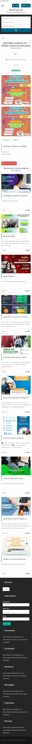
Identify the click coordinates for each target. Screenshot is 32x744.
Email (4, 616)
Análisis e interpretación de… (14, 559)
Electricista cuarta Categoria (14, 519)
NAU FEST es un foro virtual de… (16, 317)
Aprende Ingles (9, 236)
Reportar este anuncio (10, 163)
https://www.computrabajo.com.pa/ (13, 727)
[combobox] (16, 22)
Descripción (6, 140)
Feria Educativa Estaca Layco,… (15, 357)
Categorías (6, 602)
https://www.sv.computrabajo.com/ (13, 655)
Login (16, 5)
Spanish (6, 589)
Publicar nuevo (26, 5)
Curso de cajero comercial (13, 438)
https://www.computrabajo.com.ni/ (13, 691)
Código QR (16, 140)
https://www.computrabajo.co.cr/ (12, 709)
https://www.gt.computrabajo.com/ (13, 637)
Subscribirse (7, 623)
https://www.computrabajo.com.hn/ (13, 673)
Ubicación (6, 608)
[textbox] (9, 22)
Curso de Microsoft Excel (13, 478)
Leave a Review (16, 70)
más (26, 210)
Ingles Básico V (9, 276)
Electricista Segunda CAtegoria (15, 397)
